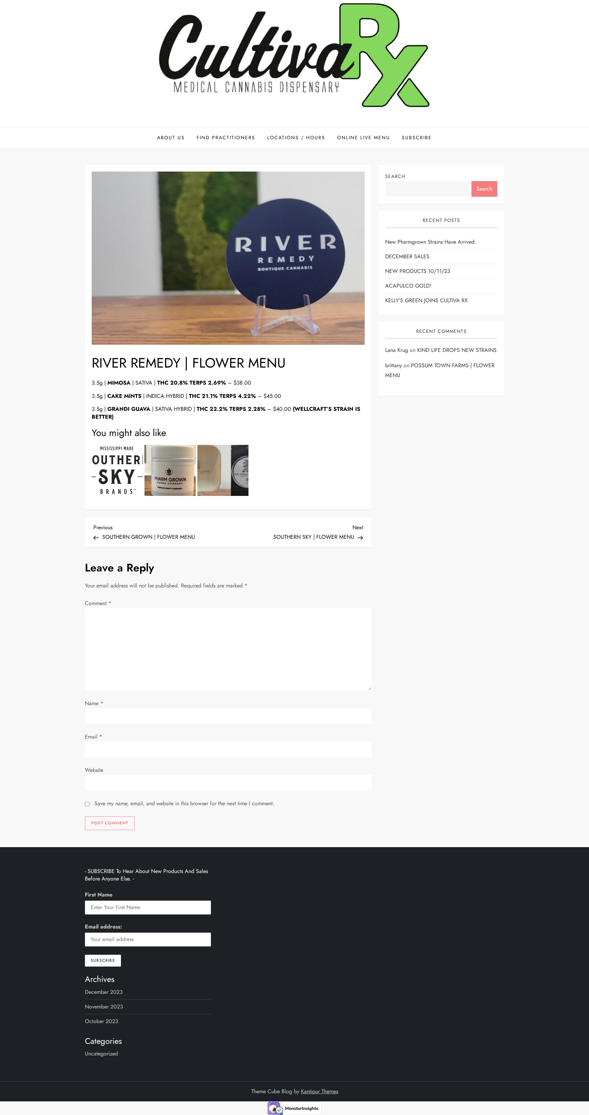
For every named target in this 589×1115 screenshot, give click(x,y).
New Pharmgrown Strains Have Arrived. (430, 242)
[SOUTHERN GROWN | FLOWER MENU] (222, 470)
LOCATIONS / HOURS (296, 137)
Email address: (103, 927)
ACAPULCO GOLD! (408, 286)
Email (93, 737)
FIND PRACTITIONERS (226, 137)
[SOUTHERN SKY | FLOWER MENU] (117, 470)
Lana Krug (396, 350)
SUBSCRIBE (417, 137)
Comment (98, 603)
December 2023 (104, 992)
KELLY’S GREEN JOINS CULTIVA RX (426, 300)
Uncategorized (101, 1053)
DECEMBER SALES (407, 256)
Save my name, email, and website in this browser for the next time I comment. (184, 803)
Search (395, 176)
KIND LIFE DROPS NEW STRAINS (457, 350)
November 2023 (104, 1007)
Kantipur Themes (319, 1091)
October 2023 (101, 1021)
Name (94, 703)
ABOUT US (171, 137)
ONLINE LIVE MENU (363, 137)
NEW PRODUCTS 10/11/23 (417, 271)
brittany (393, 365)
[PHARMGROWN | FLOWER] (170, 470)
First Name (98, 895)
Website (94, 770)
